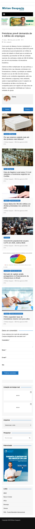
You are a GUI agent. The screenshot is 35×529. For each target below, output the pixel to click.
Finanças (6, 313)
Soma (5, 40)
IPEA (5, 500)
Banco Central (8, 497)
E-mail (4, 357)
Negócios (13, 134)
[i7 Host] (16, 465)
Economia (6, 237)
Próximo (27, 109)
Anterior (7, 109)
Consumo (6, 134)
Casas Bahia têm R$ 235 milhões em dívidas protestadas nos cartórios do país (17, 206)
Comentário (5, 340)
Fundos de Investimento (16, 313)
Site (3, 365)
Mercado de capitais (16, 270)
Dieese (6, 508)
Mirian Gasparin (9, 142)
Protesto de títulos (15, 200)
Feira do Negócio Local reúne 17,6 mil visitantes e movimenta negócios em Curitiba (17, 174)
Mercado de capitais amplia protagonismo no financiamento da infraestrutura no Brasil (16, 276)
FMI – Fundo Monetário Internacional (14, 512)
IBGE (5, 493)
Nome (4, 350)
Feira (5, 169)
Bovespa (6, 504)
